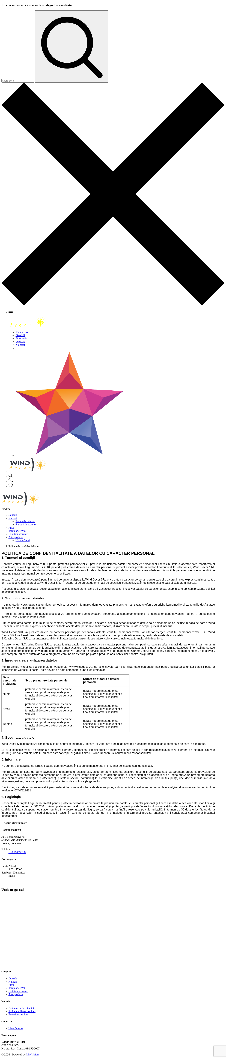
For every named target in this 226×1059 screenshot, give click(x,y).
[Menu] (10, 312)
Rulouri (12, 518)
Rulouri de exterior (26, 524)
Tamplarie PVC (17, 530)
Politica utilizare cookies (21, 1011)
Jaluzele (12, 514)
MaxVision (32, 1054)
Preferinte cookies (18, 1014)
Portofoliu (21, 338)
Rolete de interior (25, 521)
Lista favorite (15, 1028)
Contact (20, 344)
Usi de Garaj (23, 540)
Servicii (20, 335)
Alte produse (15, 537)
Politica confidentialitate (21, 1008)
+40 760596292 (17, 852)
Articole (20, 341)
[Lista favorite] (10, 486)
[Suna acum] (10, 481)
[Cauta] (10, 476)
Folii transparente (18, 534)
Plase (11, 527)
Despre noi (22, 332)
